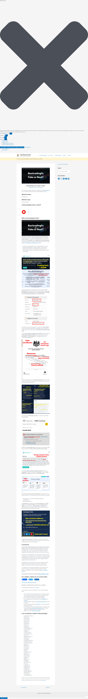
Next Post (48, 687)
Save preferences (20, 147)
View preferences (12, 147)
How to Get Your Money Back (63, 164)
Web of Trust (38, 604)
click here (37, 587)
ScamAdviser (44, 599)
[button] (44, 65)
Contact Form (44, 680)
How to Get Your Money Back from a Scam (29, 582)
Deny (6, 147)
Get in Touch (50, 155)
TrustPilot (25, 600)
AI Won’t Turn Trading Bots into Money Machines (30, 242)
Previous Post (23, 687)
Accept (2, 147)
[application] (53, 155)
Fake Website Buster (25, 154)
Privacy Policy (4, 150)
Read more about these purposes (8, 144)
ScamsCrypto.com (46, 190)
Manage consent (4, 698)
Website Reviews (58, 155)
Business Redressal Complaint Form (37, 608)
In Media (64, 155)
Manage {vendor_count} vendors (7, 143)
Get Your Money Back (43, 155)
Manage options (5, 140)
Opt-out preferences (5, 148)
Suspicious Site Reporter (42, 601)
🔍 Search (69, 155)
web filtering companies (36, 610)
